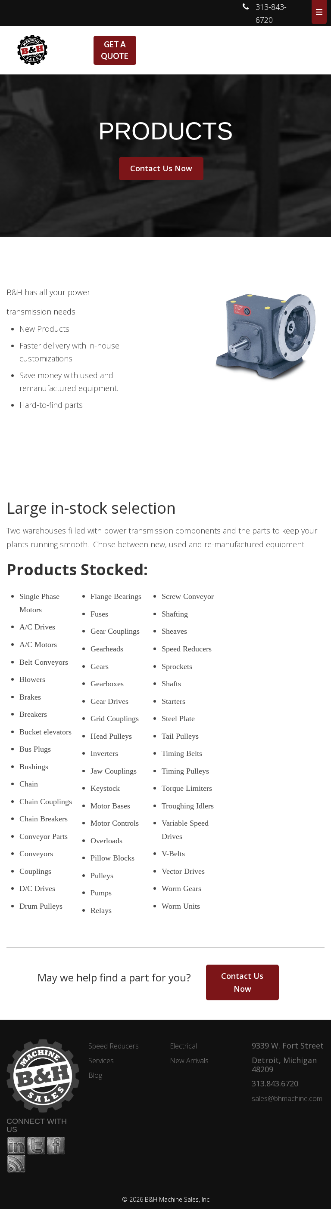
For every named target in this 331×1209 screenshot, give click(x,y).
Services (101, 1060)
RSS (16, 1164)
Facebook (56, 1146)
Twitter (36, 1146)
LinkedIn (16, 1146)
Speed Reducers (113, 1046)
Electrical (183, 1046)
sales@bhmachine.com (287, 1098)
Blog (95, 1075)
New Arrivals (189, 1060)
